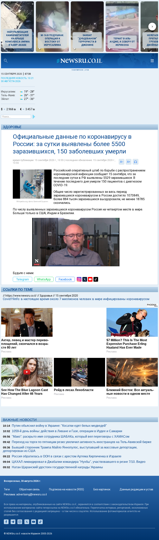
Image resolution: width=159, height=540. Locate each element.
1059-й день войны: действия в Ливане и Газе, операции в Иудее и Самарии (67, 431)
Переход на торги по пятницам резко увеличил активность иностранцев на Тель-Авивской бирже (81, 442)
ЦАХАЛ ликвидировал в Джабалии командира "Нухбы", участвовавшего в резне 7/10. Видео (78, 461)
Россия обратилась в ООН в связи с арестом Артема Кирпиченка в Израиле (66, 456)
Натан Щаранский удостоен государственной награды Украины (57, 467)
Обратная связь (29, 489)
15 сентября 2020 (66, 295)
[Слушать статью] (139, 162)
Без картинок (101, 489)
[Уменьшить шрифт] (121, 162)
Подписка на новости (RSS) (66, 489)
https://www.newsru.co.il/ (21, 295)
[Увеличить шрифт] (128, 162)
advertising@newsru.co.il (31, 494)
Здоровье (12, 127)
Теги (7, 489)
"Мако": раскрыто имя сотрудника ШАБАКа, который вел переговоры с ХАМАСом (70, 436)
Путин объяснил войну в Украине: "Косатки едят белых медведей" (59, 425)
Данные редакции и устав (136, 489)
